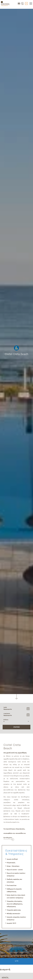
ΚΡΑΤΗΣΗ (16, 727)
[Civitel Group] (5, 3)
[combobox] (16, 721)
